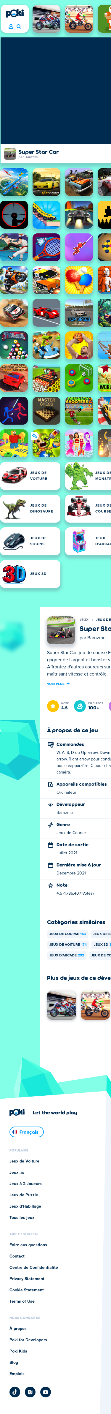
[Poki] (15, 13)
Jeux (84, 620)
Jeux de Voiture (68, 945)
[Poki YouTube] (45, 1392)
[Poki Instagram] (30, 1392)
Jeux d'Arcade (66, 955)
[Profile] (11, 27)
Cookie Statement (26, 1290)
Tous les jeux (21, 1218)
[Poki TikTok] (14, 1392)
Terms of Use (22, 1301)
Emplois (17, 1374)
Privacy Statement (26, 1279)
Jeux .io (16, 1173)
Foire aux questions (28, 1245)
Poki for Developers (28, 1340)
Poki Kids (18, 1351)
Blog (13, 1363)
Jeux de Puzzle (23, 1195)
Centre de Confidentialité (33, 1268)
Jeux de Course (67, 934)
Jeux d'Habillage (25, 1206)
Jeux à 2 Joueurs (25, 1184)
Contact (17, 1256)
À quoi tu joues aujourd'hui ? (18, 27)
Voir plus (56, 683)
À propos (18, 1329)
